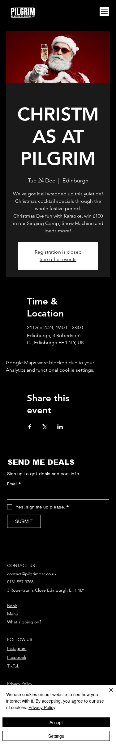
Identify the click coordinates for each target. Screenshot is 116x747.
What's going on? (24, 622)
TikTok (13, 666)
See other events (58, 259)
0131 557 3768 (20, 582)
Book (12, 605)
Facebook (16, 657)
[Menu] (104, 12)
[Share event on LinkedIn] (60, 426)
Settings (56, 736)
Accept (56, 722)
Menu (12, 614)
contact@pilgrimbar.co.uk (32, 574)
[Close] (107, 693)
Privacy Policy (19, 683)
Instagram (17, 648)
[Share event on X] (45, 426)
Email (14, 484)
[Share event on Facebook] (30, 426)
